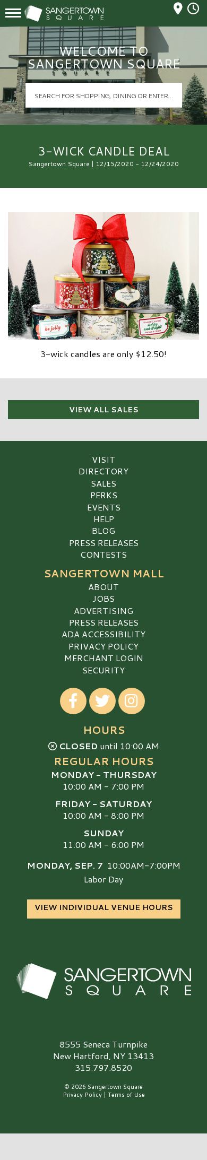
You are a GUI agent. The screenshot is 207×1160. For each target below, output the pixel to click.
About (103, 587)
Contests (103, 554)
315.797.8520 (103, 1068)
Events (103, 507)
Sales (103, 483)
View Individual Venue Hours (103, 907)
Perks (103, 495)
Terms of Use (126, 1094)
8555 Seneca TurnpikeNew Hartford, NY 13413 (103, 1050)
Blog (103, 530)
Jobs (103, 598)
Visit (103, 459)
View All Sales (104, 409)
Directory (103, 471)
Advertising (103, 610)
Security (103, 670)
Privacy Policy (103, 646)
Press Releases (104, 542)
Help (103, 519)
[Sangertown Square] (103, 981)
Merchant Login (103, 658)
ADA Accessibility (103, 634)
